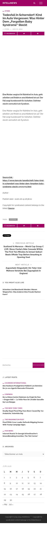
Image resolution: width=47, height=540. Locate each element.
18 (23, 489)
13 (34, 483)
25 (23, 494)
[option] (23, 291)
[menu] (40, 3)
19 (29, 489)
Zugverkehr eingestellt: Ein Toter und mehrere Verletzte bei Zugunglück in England (23, 270)
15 (5, 489)
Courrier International (15, 383)
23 (11, 494)
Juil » (11, 505)
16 (11, 489)
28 (41, 494)
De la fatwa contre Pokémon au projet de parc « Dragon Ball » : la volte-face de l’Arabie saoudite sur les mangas (23, 399)
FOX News (9, 431)
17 (17, 489)
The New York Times (13, 408)
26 (29, 494)
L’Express (9, 394)
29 (5, 500)
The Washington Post (14, 419)
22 (5, 494)
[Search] (34, 3)
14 (41, 483)
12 (29, 483)
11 (22, 483)
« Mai (5, 505)
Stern (7, 11)
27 (35, 494)
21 (41, 489)
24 (17, 494)
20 (35, 489)
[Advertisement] (23, 67)
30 (11, 500)
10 (17, 483)
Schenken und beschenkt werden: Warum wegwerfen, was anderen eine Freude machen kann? (22, 291)
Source (11, 208)
